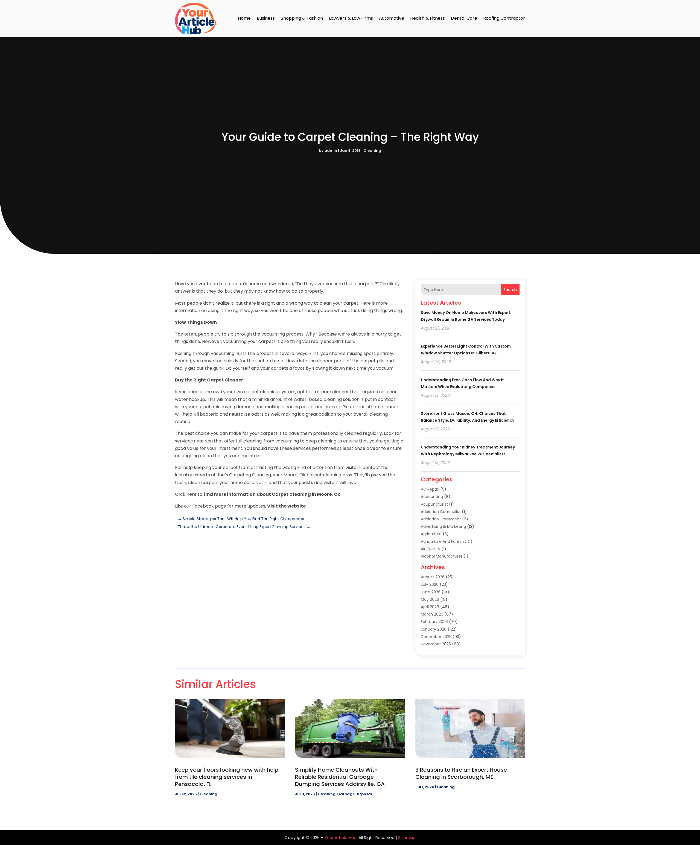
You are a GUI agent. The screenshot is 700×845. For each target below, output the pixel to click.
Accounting (432, 496)
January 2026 (434, 629)
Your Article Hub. (341, 837)
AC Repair (430, 489)
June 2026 (431, 592)
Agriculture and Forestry (443, 541)
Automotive (391, 18)
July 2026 (430, 584)
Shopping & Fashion (302, 18)
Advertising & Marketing (443, 526)
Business (266, 18)
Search (510, 289)
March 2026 (432, 614)
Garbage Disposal (354, 794)
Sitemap (407, 837)
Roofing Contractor (504, 18)
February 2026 (434, 621)
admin (330, 150)
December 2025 (436, 636)
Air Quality (430, 549)
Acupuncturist (434, 504)
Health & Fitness (427, 18)
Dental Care (464, 18)
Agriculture (431, 534)
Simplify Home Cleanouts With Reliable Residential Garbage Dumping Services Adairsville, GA (340, 777)
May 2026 (430, 599)
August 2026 (433, 577)
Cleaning (372, 150)
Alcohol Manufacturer (441, 556)
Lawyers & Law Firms (351, 18)
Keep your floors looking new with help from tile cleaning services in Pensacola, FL (226, 777)
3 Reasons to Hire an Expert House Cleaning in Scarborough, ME (461, 773)
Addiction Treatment (441, 519)
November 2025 (436, 644)
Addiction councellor (441, 511)
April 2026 (430, 607)
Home (244, 18)
